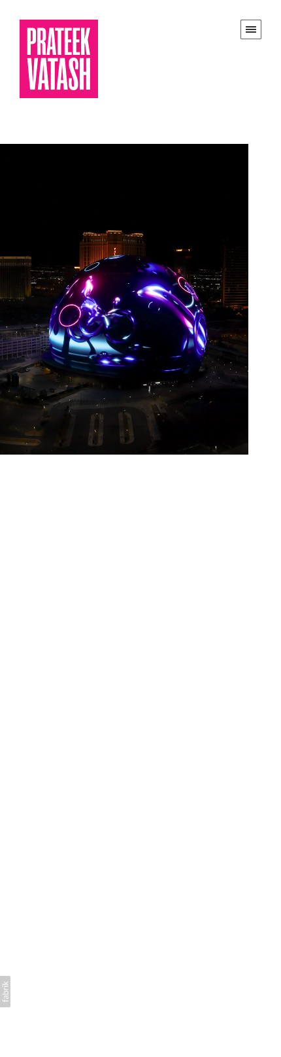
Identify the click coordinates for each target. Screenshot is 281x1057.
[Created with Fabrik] (5, 991)
